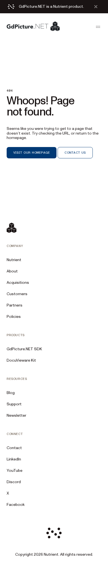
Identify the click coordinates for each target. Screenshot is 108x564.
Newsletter (16, 415)
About (12, 271)
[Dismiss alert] (95, 6)
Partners (14, 305)
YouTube (14, 470)
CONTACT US (75, 152)
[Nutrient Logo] (33, 26)
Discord (14, 482)
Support (14, 404)
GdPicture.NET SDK (24, 349)
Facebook (16, 504)
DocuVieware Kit (21, 360)
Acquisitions (18, 282)
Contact (14, 447)
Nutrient (14, 259)
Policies (14, 316)
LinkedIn (14, 459)
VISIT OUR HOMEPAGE (31, 152)
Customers (17, 294)
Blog (11, 392)
